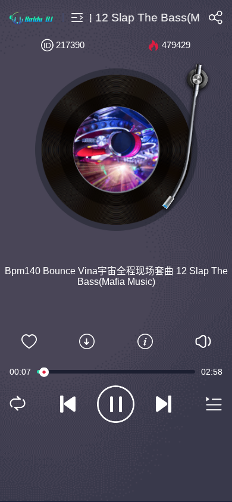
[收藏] (29, 341)
